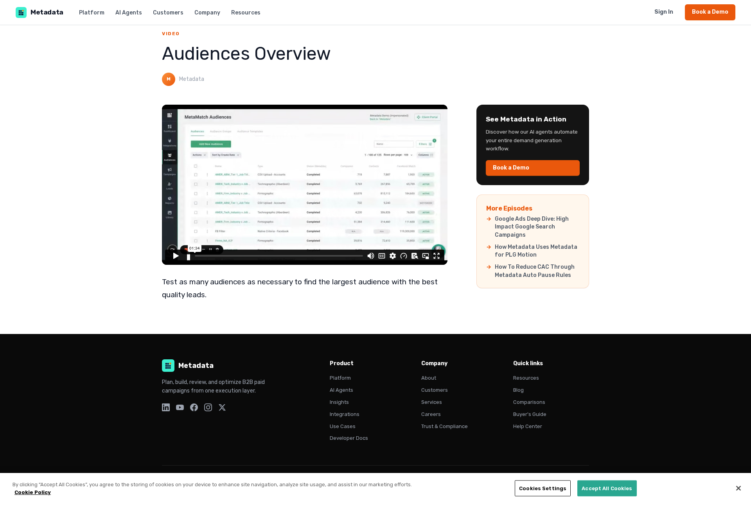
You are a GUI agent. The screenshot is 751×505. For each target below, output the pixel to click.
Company (207, 12)
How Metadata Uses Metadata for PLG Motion (536, 251)
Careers (431, 414)
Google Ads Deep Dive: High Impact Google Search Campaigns (532, 227)
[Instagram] (208, 408)
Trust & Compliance (444, 426)
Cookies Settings (542, 488)
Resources (246, 12)
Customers (168, 12)
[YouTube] (180, 408)
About (428, 378)
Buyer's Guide (529, 414)
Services (431, 402)
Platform (91, 12)
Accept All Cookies (607, 488)
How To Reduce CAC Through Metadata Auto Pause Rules (535, 271)
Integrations (344, 414)
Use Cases (343, 426)
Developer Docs (349, 438)
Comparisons (529, 402)
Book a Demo (710, 12)
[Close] (738, 488)
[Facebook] (194, 408)
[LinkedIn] (166, 408)
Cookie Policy (32, 492)
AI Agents (128, 12)
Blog (518, 390)
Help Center (527, 426)
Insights (339, 402)
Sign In (663, 12)
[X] (222, 408)
